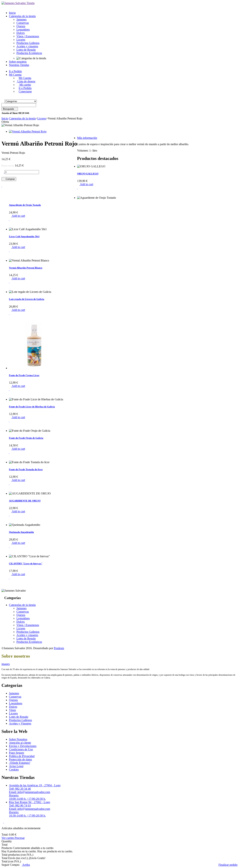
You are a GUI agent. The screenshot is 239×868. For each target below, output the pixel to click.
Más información (87, 137)
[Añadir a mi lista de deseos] (1, 185)
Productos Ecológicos (29, 53)
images (5, 664)
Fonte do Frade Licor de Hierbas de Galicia (32, 406)
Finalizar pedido (228, 864)
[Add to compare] (2, 191)
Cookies (14, 769)
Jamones (21, 19)
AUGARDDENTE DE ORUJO (25, 500)
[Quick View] (78, 194)
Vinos (12, 710)
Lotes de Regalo (26, 49)
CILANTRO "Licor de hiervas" (25, 563)
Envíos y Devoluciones (22, 746)
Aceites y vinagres (27, 46)
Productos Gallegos (27, 43)
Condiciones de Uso (21, 749)
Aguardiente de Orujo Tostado (25, 205)
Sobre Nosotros (18, 739)
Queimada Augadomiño (21, 532)
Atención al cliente (20, 742)
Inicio (12, 12)
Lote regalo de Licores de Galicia (26, 299)
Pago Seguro (16, 752)
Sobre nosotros (18, 61)
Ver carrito (8, 837)
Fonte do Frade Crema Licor (24, 375)
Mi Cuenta (15, 74)
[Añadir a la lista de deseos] (77, 187)
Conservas (22, 22)
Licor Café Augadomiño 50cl (24, 236)
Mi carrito (25, 84)
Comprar (10, 179)
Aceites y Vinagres (20, 723)
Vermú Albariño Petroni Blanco (25, 267)
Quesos (20, 26)
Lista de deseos (26, 81)
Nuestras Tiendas (19, 65)
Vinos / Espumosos (27, 36)
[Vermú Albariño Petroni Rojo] (27, 131)
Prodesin (59, 648)
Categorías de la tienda (22, 16)
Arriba (26, 864)
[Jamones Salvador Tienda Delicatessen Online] (18, 3)
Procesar (20, 837)
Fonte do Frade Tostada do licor (26, 469)
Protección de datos (20, 759)
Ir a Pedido (15, 71)
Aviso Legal (16, 766)
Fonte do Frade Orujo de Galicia (26, 438)
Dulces (20, 32)
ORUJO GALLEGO (87, 173)
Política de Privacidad (22, 756)
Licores (20, 39)
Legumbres (23, 29)
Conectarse (25, 91)
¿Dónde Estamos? (19, 762)
